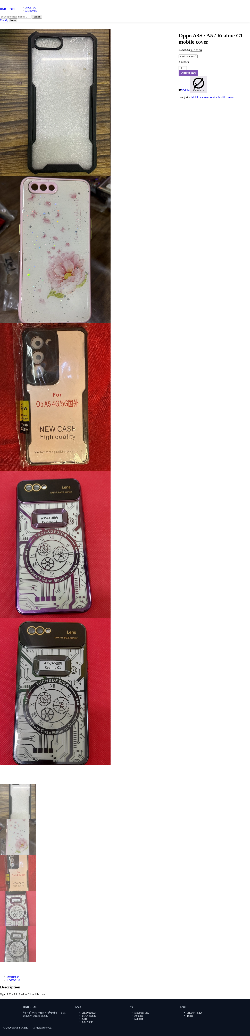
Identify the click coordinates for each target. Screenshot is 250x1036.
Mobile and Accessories (204, 97)
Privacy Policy (194, 1012)
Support (138, 1018)
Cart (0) (4, 20)
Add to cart (188, 72)
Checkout (87, 1021)
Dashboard (31, 10)
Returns (138, 1015)
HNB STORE (7, 9)
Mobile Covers (226, 97)
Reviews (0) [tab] (13, 979)
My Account (89, 1015)
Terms (190, 1015)
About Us (30, 7)
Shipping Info (141, 1012)
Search (37, 16)
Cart (84, 1018)
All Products (89, 1012)
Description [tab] (13, 976)
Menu (13, 20)
